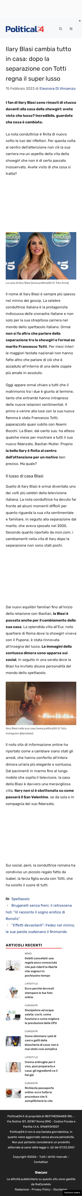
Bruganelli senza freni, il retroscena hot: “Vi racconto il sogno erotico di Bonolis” (39, 912)
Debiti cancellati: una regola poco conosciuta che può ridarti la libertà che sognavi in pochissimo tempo (41, 967)
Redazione (22, 1189)
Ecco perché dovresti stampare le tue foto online (39, 993)
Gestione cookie (72, 1192)
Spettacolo (20, 899)
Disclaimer (60, 1189)
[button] (60, 29)
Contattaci (41, 1162)
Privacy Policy (41, 1189)
